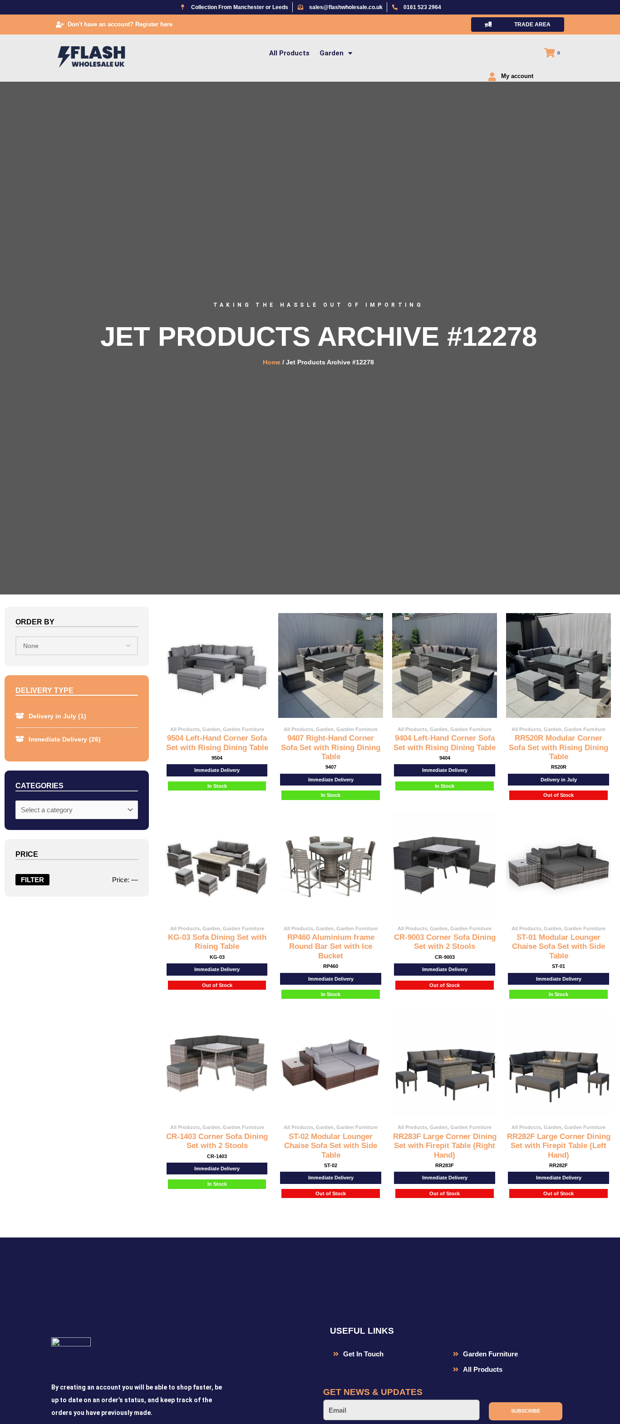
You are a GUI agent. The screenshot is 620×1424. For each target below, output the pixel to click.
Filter (32, 880)
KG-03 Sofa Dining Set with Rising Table (217, 942)
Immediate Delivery (65, 739)
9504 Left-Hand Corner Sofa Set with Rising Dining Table (217, 742)
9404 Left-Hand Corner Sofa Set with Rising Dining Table (445, 742)
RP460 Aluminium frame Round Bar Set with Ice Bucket (330, 946)
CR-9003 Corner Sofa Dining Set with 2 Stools (445, 942)
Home (271, 362)
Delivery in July (57, 716)
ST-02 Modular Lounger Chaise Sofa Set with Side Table (330, 1145)
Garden (332, 53)
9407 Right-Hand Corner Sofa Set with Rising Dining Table (330, 747)
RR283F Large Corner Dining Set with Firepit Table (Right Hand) (445, 1145)
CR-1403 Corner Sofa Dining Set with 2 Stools (217, 1141)
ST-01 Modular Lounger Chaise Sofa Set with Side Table (558, 946)
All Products (289, 53)
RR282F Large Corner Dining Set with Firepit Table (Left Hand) (558, 1145)
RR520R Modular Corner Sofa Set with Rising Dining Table (558, 747)
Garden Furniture (243, 729)
